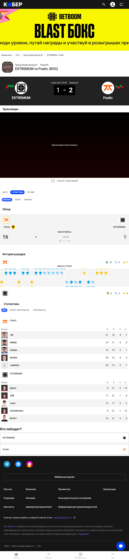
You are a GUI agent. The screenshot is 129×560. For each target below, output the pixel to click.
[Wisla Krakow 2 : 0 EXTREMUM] (6, 87)
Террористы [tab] (39, 310)
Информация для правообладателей (77, 507)
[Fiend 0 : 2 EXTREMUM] (8, 86)
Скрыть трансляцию (67, 181)
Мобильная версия (64, 477)
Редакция (9, 498)
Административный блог (39, 507)
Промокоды (109, 489)
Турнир (30, 192)
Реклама (30, 498)
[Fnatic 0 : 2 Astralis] (119, 87)
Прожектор (64, 489)
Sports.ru (11, 526)
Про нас (8, 489)
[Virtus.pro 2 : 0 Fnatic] (117, 87)
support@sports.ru (62, 517)
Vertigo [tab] (7, 200)
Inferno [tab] (28, 200)
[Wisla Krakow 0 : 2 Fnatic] (120, 86)
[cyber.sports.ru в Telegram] (7, 465)
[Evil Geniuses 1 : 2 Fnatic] (116, 86)
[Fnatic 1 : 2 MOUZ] (122, 87)
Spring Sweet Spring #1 (33, 55)
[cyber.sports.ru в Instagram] (30, 465)
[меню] (121, 4)
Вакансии (31, 489)
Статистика (17, 192)
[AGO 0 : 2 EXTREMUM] (9, 86)
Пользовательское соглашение (74, 498)
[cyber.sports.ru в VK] (19, 465)
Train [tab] (17, 200)
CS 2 (18, 55)
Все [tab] (4, 310)
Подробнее (83, 534)
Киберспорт (6, 55)
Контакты (9, 507)
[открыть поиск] (104, 4)
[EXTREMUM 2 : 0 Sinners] (11, 86)
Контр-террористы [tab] (19, 310)
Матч (5, 192)
